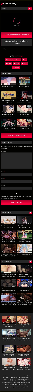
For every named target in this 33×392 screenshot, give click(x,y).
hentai (17, 63)
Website (3, 185)
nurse (24, 63)
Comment (3, 151)
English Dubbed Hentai (14, 59)
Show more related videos (16, 135)
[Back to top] (28, 387)
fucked (9, 63)
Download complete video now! (17, 35)
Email (3, 178)
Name (3, 171)
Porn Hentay (9, 3)
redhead (17, 67)
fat (25, 59)
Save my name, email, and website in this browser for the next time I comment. (16, 197)
